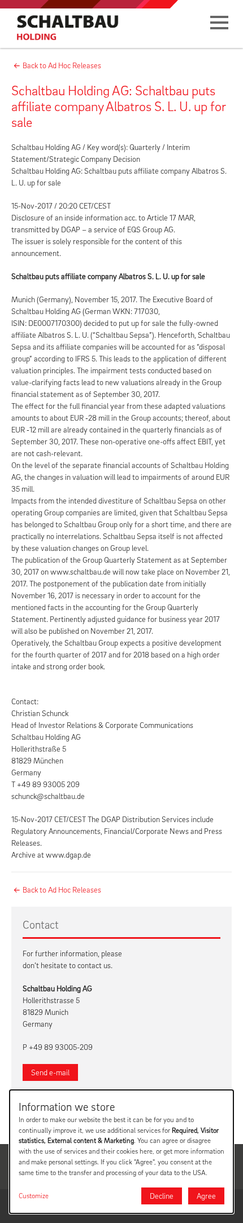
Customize (34, 1195)
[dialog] (121, 1151)
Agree (206, 1195)
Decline (161, 1195)
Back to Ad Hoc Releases (62, 65)
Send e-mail (50, 1072)
